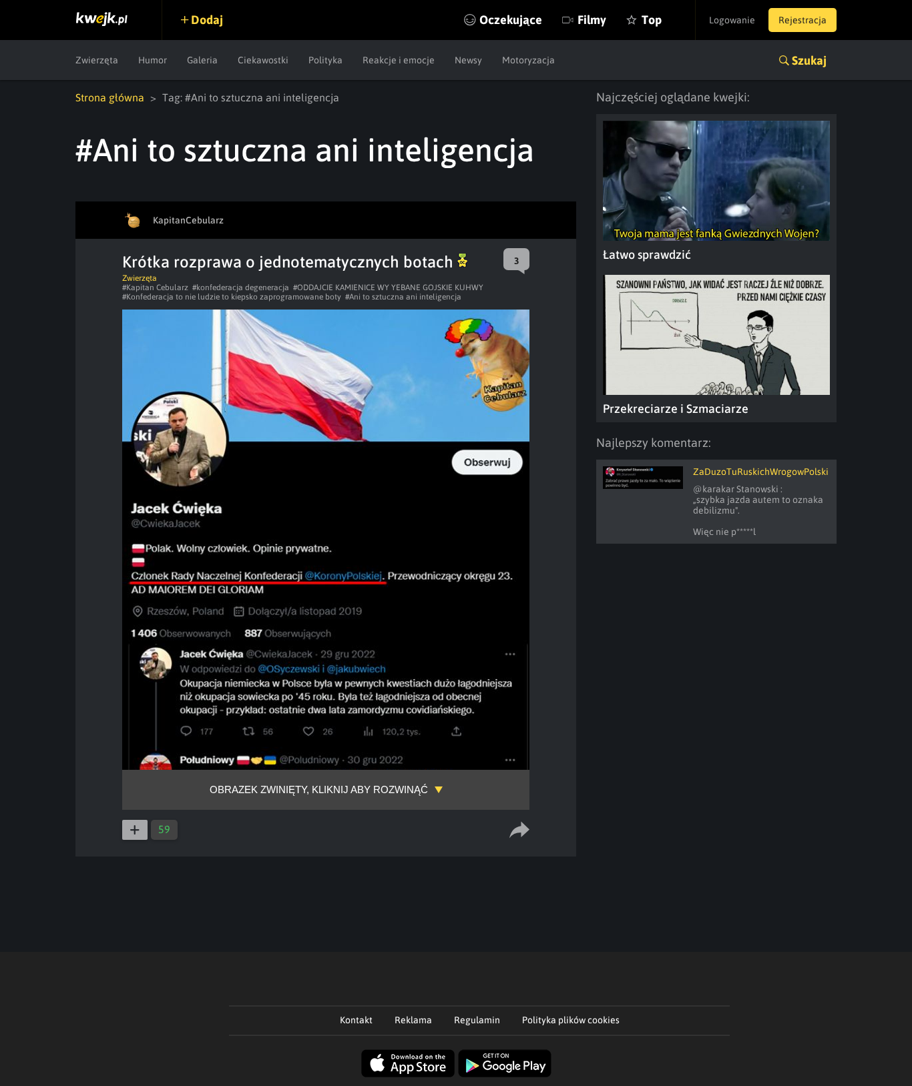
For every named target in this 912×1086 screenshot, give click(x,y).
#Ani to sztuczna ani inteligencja (403, 297)
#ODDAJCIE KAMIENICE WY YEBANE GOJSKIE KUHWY (388, 287)
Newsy (468, 60)
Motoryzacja (528, 60)
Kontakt (356, 1020)
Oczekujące (510, 20)
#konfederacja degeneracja (240, 287)
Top (652, 20)
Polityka (325, 60)
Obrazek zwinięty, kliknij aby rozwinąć (319, 789)
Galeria (202, 60)
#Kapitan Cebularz (155, 287)
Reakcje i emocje (399, 60)
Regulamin (477, 1020)
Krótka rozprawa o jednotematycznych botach (289, 262)
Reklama (413, 1020)
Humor (152, 60)
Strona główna (109, 97)
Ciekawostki (263, 60)
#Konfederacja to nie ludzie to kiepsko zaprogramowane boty (231, 297)
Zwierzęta (96, 60)
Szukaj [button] (809, 60)
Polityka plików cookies (571, 1020)
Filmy (592, 20)
